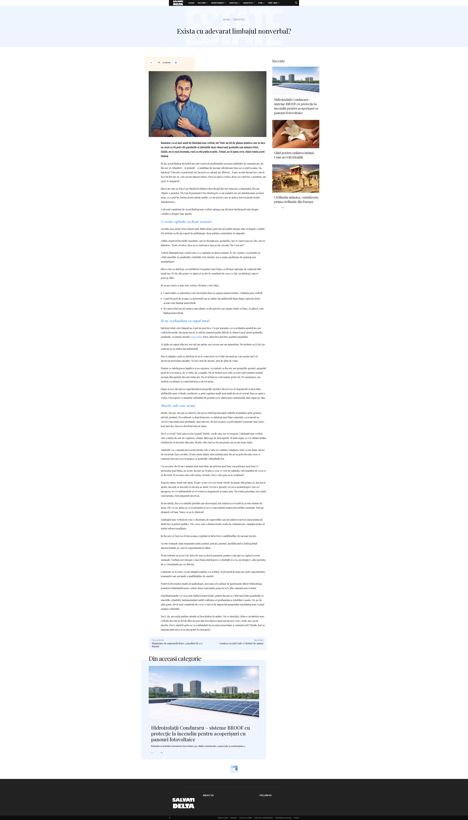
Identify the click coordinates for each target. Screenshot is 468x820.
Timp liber (272, 3)
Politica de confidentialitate (263, 818)
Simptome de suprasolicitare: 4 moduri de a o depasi (177, 645)
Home (226, 19)
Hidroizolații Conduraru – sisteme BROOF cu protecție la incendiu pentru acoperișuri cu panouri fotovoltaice (200, 733)
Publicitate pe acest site (283, 818)
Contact (296, 818)
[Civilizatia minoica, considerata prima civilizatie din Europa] (295, 178)
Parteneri (233, 818)
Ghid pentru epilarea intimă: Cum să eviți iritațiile (294, 155)
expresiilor (197, 336)
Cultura (202, 3)
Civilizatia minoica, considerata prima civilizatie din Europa (296, 199)
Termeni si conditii (245, 818)
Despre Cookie (223, 818)
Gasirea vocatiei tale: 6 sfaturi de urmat (241, 643)
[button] (296, 3)
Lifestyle (233, 3)
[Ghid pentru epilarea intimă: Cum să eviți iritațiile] (295, 134)
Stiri (260, 3)
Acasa (191, 3)
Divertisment (217, 3)
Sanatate (248, 3)
